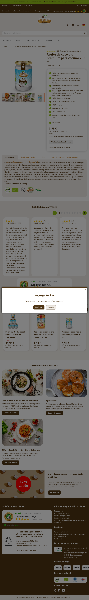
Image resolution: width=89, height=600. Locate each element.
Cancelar (85, 289)
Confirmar (39, 307)
